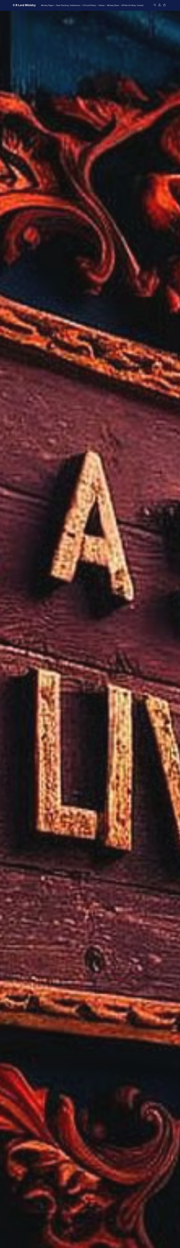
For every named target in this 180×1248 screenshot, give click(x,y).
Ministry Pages (47, 5)
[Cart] (165, 5)
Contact (140, 5)
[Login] (159, 5)
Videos (101, 5)
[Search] (155, 5)
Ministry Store (113, 5)
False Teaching (62, 5)
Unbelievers (75, 5)
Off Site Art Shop (128, 5)
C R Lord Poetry (89, 5)
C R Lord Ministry (24, 5)
